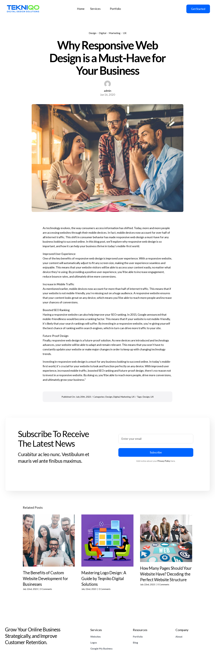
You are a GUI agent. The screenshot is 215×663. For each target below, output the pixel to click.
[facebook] (155, 8)
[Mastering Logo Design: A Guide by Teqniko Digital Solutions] (107, 540)
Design (92, 32)
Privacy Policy (164, 461)
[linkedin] (166, 8)
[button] (25, 552)
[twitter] (161, 8)
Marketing (114, 32)
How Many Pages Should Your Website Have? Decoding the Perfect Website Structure (166, 574)
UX (124, 32)
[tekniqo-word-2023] (23, 4)
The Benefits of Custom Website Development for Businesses (45, 578)
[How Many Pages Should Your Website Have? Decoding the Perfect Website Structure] (166, 538)
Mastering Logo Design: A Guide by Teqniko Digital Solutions (103, 578)
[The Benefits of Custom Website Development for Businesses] (49, 540)
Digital (102, 32)
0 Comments (46, 589)
